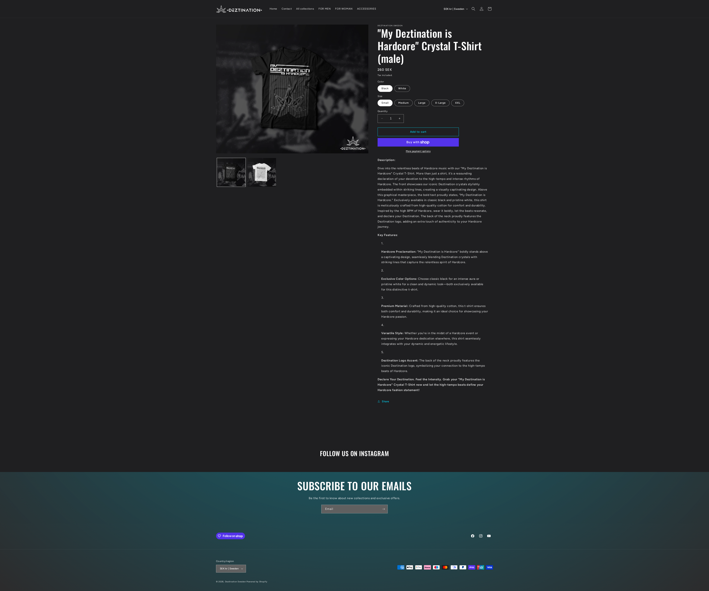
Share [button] (385, 401)
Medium (403, 102)
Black (385, 88)
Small (385, 102)
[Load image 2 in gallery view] (261, 172)
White (402, 88)
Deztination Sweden (235, 581)
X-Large (440, 102)
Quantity (383, 111)
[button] (473, 9)
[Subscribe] (383, 509)
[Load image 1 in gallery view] (231, 172)
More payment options (418, 151)
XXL (457, 102)
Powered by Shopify (256, 581)
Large (422, 102)
